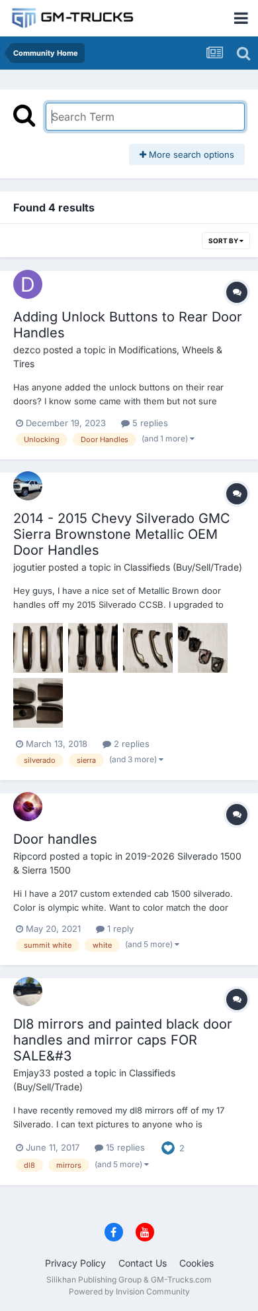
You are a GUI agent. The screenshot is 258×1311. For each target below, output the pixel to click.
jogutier (29, 567)
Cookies (196, 1263)
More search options (190, 154)
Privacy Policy (75, 1263)
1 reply (119, 928)
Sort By (223, 241)
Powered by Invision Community (129, 1291)
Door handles (55, 839)
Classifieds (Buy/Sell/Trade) (183, 567)
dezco (26, 349)
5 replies (149, 423)
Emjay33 (32, 1072)
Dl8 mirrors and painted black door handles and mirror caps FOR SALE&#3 (122, 1040)
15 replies (124, 1147)
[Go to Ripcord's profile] (27, 806)
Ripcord (30, 856)
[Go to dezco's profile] (27, 284)
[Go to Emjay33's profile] (27, 991)
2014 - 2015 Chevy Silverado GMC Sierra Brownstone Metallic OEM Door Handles (121, 534)
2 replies (130, 743)
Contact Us (142, 1263)
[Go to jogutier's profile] (27, 485)
